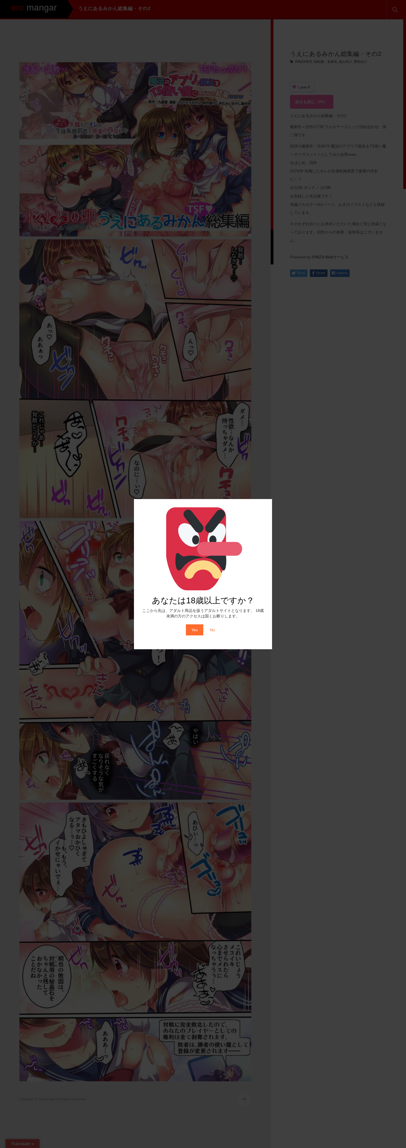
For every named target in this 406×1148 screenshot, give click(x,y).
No (212, 630)
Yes (194, 630)
